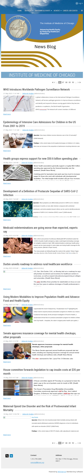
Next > (78, 82)
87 (63, 82)
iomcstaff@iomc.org (37, 462)
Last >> (80, 82)
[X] (7, 455)
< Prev (54, 82)
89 (70, 82)
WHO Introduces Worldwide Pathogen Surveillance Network (36, 89)
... (57, 82)
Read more (7, 114)
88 (66, 82)
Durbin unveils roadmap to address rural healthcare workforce (37, 264)
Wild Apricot (62, 472)
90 (73, 82)
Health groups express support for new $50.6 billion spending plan (40, 158)
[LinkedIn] (11, 455)
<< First (53, 82)
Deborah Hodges (28, 93)
